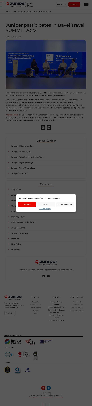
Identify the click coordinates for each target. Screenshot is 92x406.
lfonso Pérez (12, 115)
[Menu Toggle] (86, 4)
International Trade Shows (23, 222)
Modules (15, 239)
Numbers (15, 250)
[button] (61, 4)
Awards (14, 195)
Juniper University (19, 233)
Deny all (46, 204)
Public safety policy (46, 397)
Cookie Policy (45, 209)
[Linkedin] (49, 388)
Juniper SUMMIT (18, 228)
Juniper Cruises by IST (21, 152)
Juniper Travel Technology (23, 168)
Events (14, 211)
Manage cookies (65, 204)
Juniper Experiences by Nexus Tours (27, 157)
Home (8, 11)
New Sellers (16, 244)
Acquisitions (16, 189)
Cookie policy (58, 397)
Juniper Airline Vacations (22, 146)
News (8, 36)
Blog (14, 11)
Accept (27, 204)
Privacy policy (33, 397)
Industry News (18, 217)
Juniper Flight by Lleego (22, 163)
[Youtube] (43, 388)
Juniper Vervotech (19, 173)
